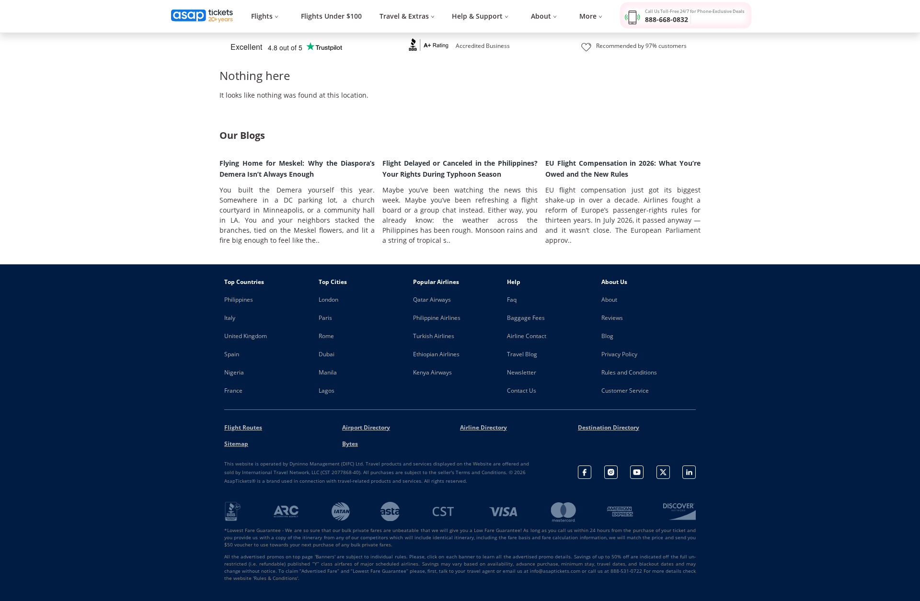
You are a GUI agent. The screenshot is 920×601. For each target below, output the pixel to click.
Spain (231, 354)
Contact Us (521, 390)
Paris (325, 318)
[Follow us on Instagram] (611, 472)
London (328, 299)
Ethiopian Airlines (436, 354)
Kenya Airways (432, 372)
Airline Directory (483, 427)
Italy (229, 318)
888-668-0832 (666, 19)
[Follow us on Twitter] (663, 472)
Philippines (238, 299)
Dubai (326, 354)
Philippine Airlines (436, 318)
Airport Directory (366, 427)
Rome (326, 336)
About (609, 299)
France (233, 390)
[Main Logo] (202, 16)
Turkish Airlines (433, 336)
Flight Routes (243, 427)
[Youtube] (637, 472)
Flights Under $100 (331, 16)
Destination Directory (608, 427)
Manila (328, 372)
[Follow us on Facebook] (584, 472)
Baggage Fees (526, 318)
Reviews (612, 318)
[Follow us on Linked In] (689, 472)
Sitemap (236, 444)
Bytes (350, 444)
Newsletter (521, 372)
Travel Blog (522, 354)
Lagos (326, 390)
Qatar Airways (432, 299)
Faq (512, 299)
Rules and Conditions (629, 372)
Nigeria (234, 372)
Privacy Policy (619, 354)
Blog (607, 336)
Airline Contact (526, 336)
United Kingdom (245, 336)
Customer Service (625, 390)
